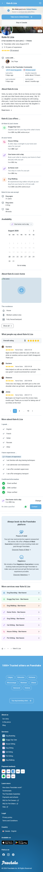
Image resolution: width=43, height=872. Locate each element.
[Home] (2, 648)
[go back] (2, 3)
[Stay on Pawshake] (25, 507)
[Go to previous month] (30, 231)
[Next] (32, 411)
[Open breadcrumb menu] (8, 648)
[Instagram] (8, 855)
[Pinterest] (13, 855)
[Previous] (10, 411)
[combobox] (22, 224)
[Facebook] (4, 855)
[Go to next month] (34, 231)
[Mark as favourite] (40, 3)
